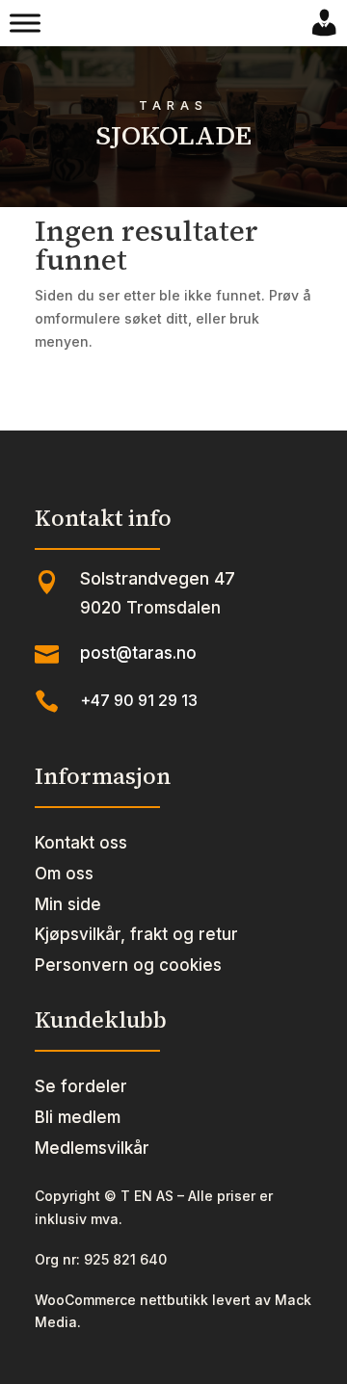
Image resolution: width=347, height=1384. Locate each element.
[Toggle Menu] (25, 23)
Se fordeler (81, 1086)
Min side (68, 904)
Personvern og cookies (128, 965)
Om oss (64, 873)
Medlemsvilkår (92, 1148)
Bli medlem (77, 1117)
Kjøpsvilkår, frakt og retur (136, 934)
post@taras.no (138, 653)
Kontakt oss (81, 842)
